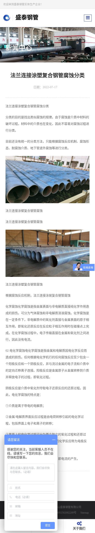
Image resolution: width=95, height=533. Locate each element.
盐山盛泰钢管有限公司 (68, 507)
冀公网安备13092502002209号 (59, 512)
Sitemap (84, 512)
